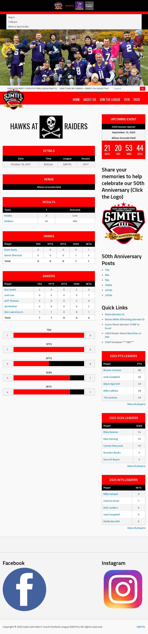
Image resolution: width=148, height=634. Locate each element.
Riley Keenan (110, 432)
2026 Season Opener (124, 127)
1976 (127, 99)
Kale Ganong (110, 439)
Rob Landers (110, 507)
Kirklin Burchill (111, 521)
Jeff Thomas (11, 301)
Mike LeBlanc (110, 390)
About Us (89, 99)
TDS (38, 244)
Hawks (8, 215)
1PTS (50, 244)
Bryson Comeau (112, 370)
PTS (139, 364)
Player (8, 244)
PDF (134, 324)
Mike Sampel (110, 494)
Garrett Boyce (111, 459)
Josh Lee (9, 295)
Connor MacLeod (113, 446)
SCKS (76, 244)
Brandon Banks (112, 452)
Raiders (8, 221)
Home (76, 99)
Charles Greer (111, 501)
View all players (136, 404)
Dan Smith (10, 289)
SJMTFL (141, 627)
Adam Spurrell (111, 384)
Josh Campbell (111, 377)
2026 (136, 99)
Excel (108, 328)
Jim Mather (10, 306)
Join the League (110, 99)
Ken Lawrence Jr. (13, 312)
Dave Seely (10, 249)
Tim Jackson (110, 397)
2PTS (63, 244)
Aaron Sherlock (13, 255)
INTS (89, 244)
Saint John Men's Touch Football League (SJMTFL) (32, 88)
